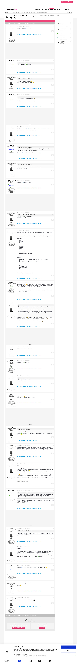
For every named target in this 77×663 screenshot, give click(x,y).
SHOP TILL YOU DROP (39, 9)
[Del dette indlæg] (53, 26)
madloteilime (11, 490)
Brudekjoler (57, 9)
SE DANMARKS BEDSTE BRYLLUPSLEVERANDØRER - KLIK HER (29, 34)
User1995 (62, 29)
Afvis (68, 653)
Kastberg (11, 60)
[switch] (30, 661)
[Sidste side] (30, 23)
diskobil (11, 282)
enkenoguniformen (11, 180)
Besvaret (20, 26)
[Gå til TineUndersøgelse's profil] (58, 23)
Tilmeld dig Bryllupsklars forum (66, 1)
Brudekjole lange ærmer (63, 28)
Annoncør (67, 9)
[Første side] (6, 23)
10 (25, 23)
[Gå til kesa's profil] (11, 569)
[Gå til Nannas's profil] (11, 365)
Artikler (47, 9)
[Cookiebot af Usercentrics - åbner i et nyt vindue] (6, 661)
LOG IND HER (42, 627)
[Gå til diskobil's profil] (11, 285)
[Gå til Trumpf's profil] (6, 16)
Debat (51, 9)
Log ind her (58, 1)
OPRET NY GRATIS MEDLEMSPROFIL (18, 627)
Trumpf (14, 18)
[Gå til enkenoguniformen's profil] (11, 184)
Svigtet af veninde (62, 41)
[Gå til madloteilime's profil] (11, 495)
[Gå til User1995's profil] (58, 29)
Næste (28, 23)
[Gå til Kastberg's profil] (11, 63)
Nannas (11, 360)
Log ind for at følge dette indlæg (44, 15)
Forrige (9, 23)
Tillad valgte (68, 650)
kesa (11, 394)
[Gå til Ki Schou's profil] (58, 33)
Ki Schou (62, 34)
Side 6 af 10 (33, 23)
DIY (62, 9)
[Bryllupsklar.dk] (12, 9)
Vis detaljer (55, 660)
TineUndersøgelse (63, 25)
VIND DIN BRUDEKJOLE (64, 33)
